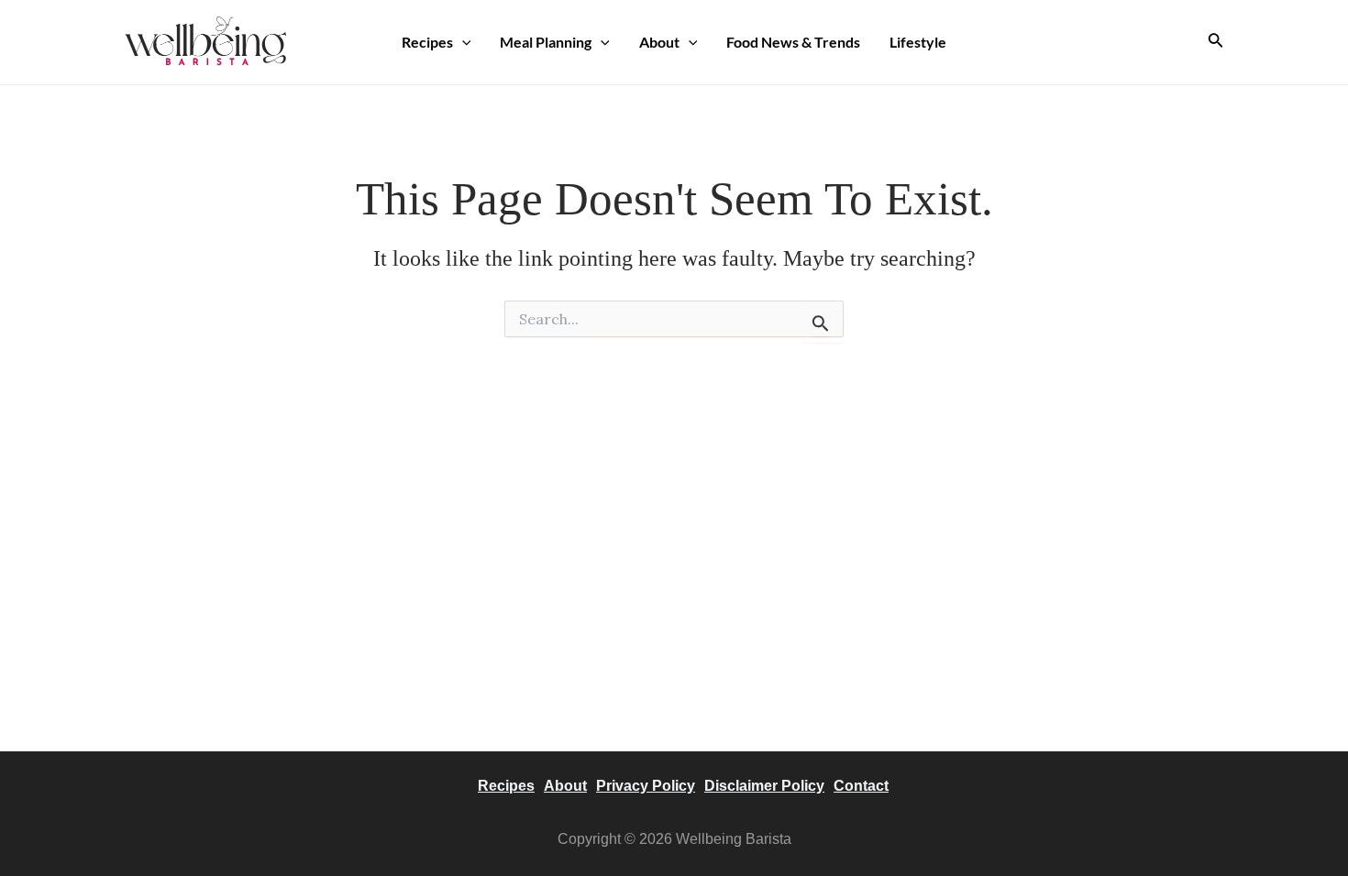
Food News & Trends (793, 41)
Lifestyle (917, 41)
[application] (462, 42)
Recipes (427, 41)
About (659, 41)
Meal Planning (545, 41)
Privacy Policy (645, 786)
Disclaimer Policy (764, 786)
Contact (861, 786)
